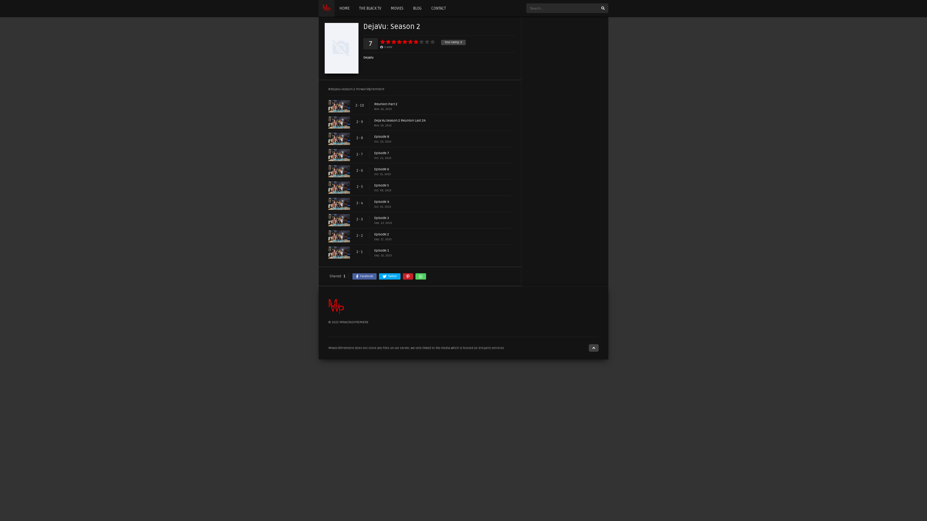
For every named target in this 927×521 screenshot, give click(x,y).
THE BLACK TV (370, 8)
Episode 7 (381, 153)
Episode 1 (381, 250)
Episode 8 (381, 137)
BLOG (417, 8)
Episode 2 (381, 234)
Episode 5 (381, 185)
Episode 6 (381, 169)
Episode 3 (381, 218)
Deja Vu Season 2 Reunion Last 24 (400, 120)
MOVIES (397, 8)
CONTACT (438, 8)
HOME (344, 8)
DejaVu (368, 57)
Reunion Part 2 (385, 104)
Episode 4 (381, 202)
